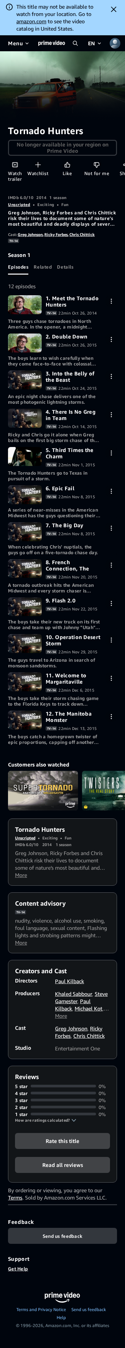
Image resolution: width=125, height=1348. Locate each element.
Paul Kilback (69, 981)
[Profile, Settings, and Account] (115, 43)
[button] (45, 1120)
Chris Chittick (82, 234)
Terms (15, 1197)
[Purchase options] (111, 301)
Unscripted (19, 204)
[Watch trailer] (15, 164)
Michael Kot (88, 1008)
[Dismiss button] (113, 9)
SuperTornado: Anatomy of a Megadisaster (43, 790)
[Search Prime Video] (75, 43)
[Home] (51, 43)
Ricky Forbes (56, 234)
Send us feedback (88, 1309)
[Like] (67, 164)
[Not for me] (96, 164)
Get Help (18, 1268)
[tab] (18, 267)
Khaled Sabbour (73, 994)
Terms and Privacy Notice (41, 1309)
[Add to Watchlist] (38, 164)
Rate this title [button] (62, 1140)
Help (61, 1317)
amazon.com (31, 21)
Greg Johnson (30, 234)
